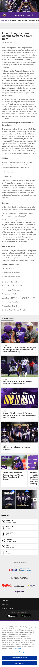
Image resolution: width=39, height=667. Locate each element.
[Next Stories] (35, 499)
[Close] (36, 624)
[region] (19, 644)
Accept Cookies (19, 663)
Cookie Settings (19, 652)
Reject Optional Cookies (19, 657)
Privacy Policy (17, 648)
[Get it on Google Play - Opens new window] (26, 616)
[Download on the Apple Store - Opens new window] (12, 616)
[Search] (32, 15)
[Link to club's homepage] (4, 14)
